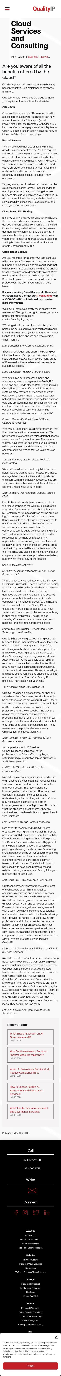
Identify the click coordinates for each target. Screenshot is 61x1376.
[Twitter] (36, 1213)
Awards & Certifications (30, 1240)
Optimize (30, 1255)
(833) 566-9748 (32, 1169)
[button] (56, 1336)
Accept (30, 1366)
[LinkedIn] (47, 1213)
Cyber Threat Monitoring (30, 1316)
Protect (30, 1304)
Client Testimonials (30, 1244)
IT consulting (44, 296)
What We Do (30, 1236)
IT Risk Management (31, 1321)
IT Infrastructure (30, 1260)
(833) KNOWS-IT (32, 1160)
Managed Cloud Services (30, 1264)
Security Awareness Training (30, 1325)
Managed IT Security (30, 1308)
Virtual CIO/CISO (30, 1296)
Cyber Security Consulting (30, 1312)
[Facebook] (16, 1213)
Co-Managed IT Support (30, 1288)
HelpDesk (30, 1292)
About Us (30, 1231)
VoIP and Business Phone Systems (30, 1272)
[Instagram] (25, 1213)
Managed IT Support (30, 1284)
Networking (30, 1268)
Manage (30, 1279)
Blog (30, 1332)
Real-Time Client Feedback (31, 1248)
